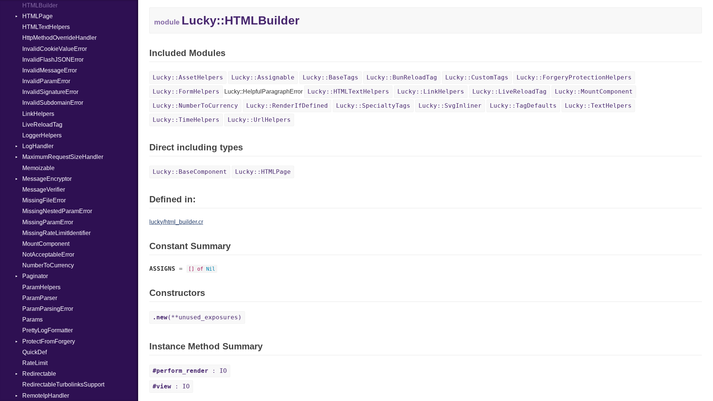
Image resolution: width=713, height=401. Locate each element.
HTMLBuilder (40, 5)
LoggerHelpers (42, 135)
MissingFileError (44, 200)
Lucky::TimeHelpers (186, 119)
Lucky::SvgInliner (450, 105)
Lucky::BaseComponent (190, 171)
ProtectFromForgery (48, 341)
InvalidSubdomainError (52, 103)
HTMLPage (37, 16)
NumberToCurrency (48, 265)
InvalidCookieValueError (54, 49)
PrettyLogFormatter (47, 330)
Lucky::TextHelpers (598, 105)
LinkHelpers (38, 114)
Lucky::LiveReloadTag (509, 91)
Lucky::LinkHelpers (430, 91)
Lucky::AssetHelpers (188, 77)
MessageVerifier (43, 189)
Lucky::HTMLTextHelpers (348, 91)
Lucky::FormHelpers (186, 91)
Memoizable (38, 168)
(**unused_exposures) (197, 317)
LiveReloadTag (42, 124)
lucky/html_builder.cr (176, 222)
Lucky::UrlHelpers (259, 119)
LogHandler (37, 146)
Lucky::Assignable (262, 77)
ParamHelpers (41, 287)
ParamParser (39, 298)
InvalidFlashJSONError (53, 59)
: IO (190, 370)
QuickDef (34, 352)
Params (32, 319)
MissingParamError (47, 222)
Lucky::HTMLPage (263, 171)
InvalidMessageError (49, 70)
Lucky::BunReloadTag (402, 77)
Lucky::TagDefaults (523, 105)
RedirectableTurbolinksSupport (63, 384)
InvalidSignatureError (50, 92)
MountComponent (45, 244)
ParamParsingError (47, 309)
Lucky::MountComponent (594, 91)
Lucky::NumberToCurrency (195, 105)
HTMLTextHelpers (46, 27)
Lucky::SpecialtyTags (373, 105)
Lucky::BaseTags (330, 77)
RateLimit (35, 363)
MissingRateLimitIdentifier (56, 233)
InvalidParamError (46, 81)
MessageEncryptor (47, 179)
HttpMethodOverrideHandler (59, 38)
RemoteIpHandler (45, 395)
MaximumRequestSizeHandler (62, 157)
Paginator (35, 276)
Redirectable (39, 374)
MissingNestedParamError (57, 211)
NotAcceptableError (48, 254)
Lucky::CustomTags (476, 77)
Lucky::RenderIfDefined (287, 105)
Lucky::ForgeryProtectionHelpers (574, 77)
